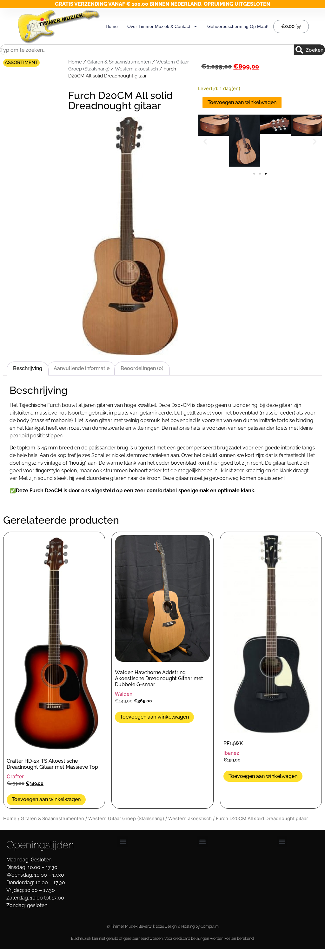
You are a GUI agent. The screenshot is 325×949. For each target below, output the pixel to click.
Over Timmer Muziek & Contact (158, 26)
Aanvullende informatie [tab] (81, 368)
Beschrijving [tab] (27, 368)
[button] (205, 141)
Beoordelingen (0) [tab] (142, 368)
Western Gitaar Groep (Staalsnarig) (126, 818)
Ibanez (231, 753)
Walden (123, 694)
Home (112, 26)
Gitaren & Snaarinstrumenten (119, 61)
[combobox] (147, 49)
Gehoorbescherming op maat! (238, 26)
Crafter (15, 776)
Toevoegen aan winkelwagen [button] (46, 799)
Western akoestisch (136, 68)
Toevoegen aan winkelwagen (242, 102)
